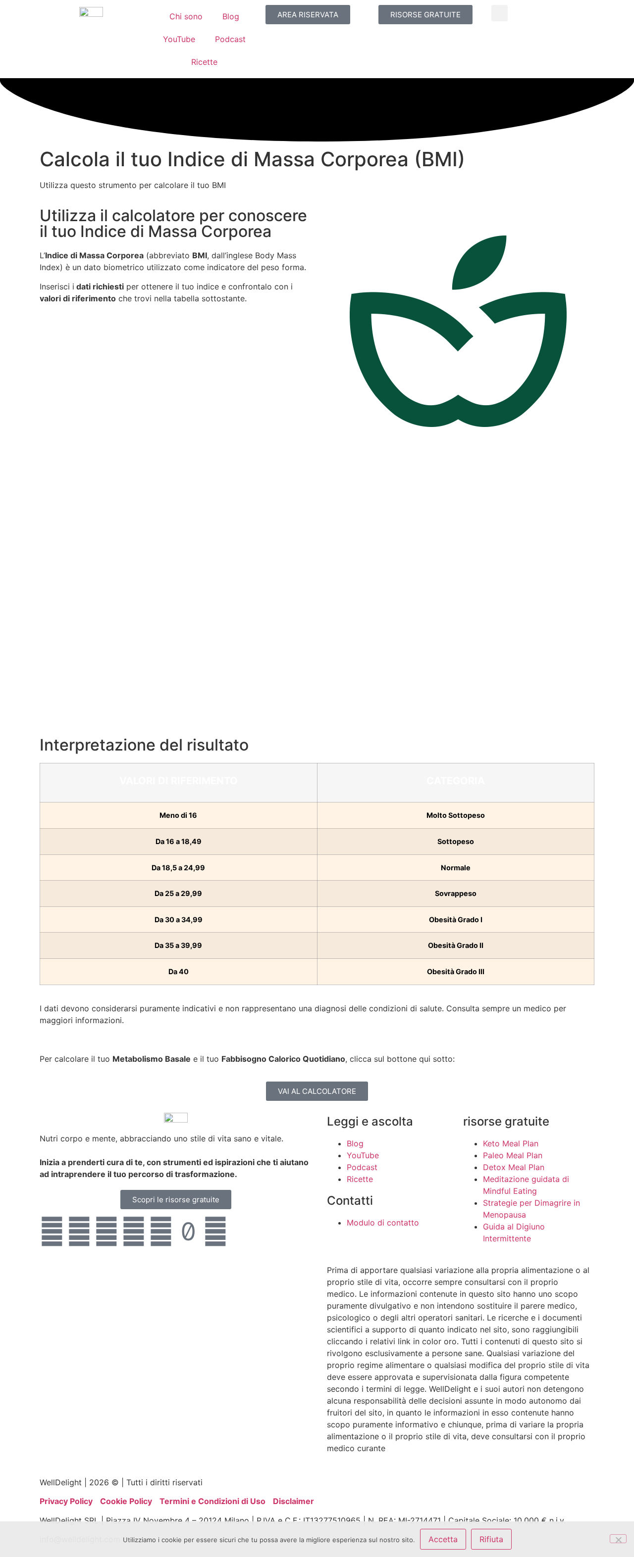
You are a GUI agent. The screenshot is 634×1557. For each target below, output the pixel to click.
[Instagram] (79, 1231)
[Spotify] (215, 1231)
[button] (499, 13)
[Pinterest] (161, 1231)
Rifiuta (491, 1539)
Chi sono (186, 16)
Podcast (230, 39)
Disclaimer (293, 1501)
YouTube (179, 39)
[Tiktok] (188, 1231)
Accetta (443, 1539)
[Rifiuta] (618, 1538)
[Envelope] (242, 1231)
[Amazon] (133, 1231)
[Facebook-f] (106, 1231)
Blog (230, 16)
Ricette (204, 62)
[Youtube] (52, 1231)
